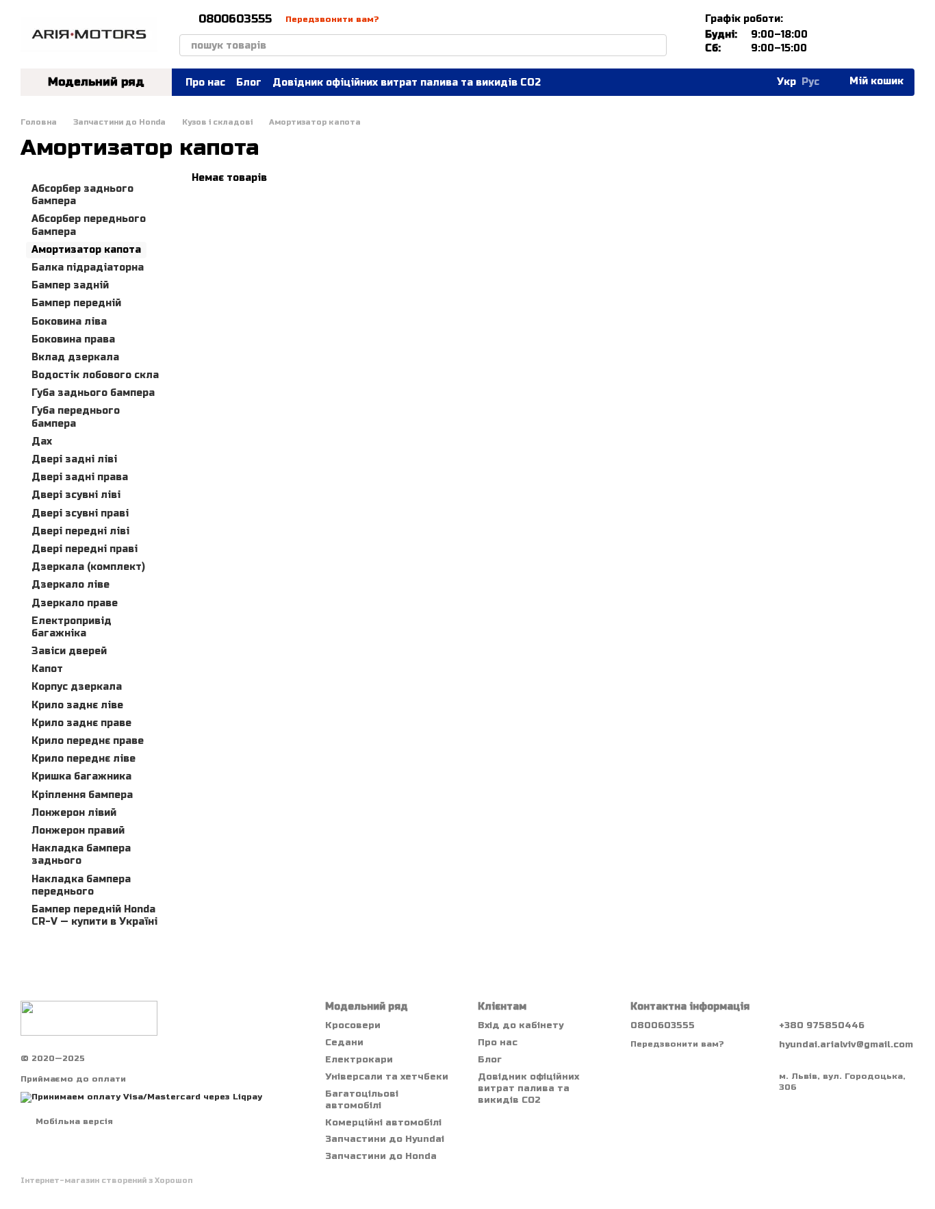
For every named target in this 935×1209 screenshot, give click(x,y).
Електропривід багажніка (71, 626)
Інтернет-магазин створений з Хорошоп (106, 1180)
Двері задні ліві (74, 459)
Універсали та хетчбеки (386, 1076)
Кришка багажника (81, 776)
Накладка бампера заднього (81, 855)
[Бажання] (868, 34)
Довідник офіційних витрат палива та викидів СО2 (406, 82)
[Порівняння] (832, 34)
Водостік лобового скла (95, 375)
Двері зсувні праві (80, 513)
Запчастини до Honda (381, 1156)
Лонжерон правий (78, 830)
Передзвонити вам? (332, 19)
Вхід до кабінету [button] (520, 1025)
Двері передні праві (84, 549)
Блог (248, 82)
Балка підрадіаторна (87, 267)
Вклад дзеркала (75, 357)
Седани (344, 1042)
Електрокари (359, 1059)
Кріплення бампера (82, 794)
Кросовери (353, 1025)
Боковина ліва (69, 321)
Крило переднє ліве (83, 758)
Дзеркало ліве (70, 584)
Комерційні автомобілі (383, 1122)
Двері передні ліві (80, 531)
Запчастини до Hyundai (384, 1139)
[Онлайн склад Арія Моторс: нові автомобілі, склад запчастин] (89, 1018)
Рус (810, 82)
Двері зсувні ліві (75, 495)
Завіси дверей (69, 651)
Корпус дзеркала (76, 687)
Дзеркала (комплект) (88, 567)
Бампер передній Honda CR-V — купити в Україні (94, 915)
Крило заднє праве (81, 723)
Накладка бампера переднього (81, 885)
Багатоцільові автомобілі (361, 1099)
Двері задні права (79, 477)
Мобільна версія (73, 1121)
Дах (41, 441)
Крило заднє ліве (77, 704)
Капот (47, 669)
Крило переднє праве (87, 741)
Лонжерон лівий (73, 813)
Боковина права (73, 339)
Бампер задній (70, 285)
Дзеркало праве (74, 602)
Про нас (205, 82)
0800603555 (235, 19)
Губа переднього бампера (75, 417)
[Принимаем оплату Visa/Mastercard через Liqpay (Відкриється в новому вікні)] (141, 1096)
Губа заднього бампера (93, 393)
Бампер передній (76, 303)
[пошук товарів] (656, 45)
